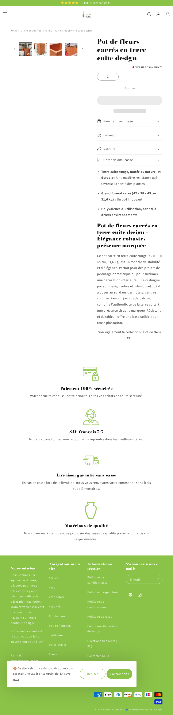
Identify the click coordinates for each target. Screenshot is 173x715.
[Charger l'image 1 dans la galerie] (25, 49)
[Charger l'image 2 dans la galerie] (40, 49)
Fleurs (53, 654)
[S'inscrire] (157, 579)
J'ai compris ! (119, 674)
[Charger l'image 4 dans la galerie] (71, 49)
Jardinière (56, 635)
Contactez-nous (98, 656)
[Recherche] (149, 14)
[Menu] (5, 14)
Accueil (15, 31)
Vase (52, 587)
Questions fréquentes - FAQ (103, 643)
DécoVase (108, 709)
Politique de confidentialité (97, 580)
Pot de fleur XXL (60, 626)
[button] (129, 100)
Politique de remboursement (98, 604)
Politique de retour (100, 617)
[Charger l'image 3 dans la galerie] (55, 49)
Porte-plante (57, 645)
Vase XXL (55, 606)
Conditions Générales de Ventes (102, 629)
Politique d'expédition (102, 592)
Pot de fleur (57, 616)
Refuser (92, 674)
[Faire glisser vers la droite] (82, 49)
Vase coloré (57, 597)
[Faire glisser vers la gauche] (14, 49)
